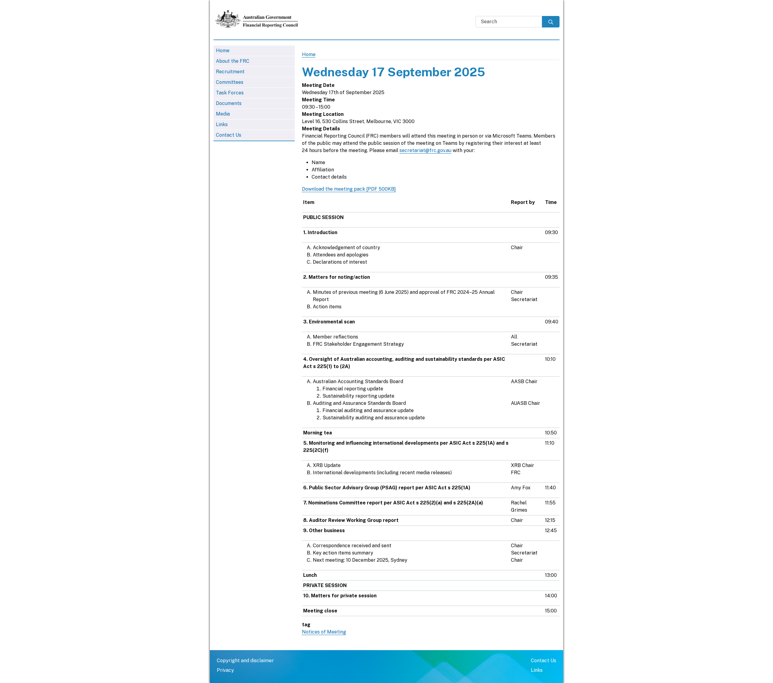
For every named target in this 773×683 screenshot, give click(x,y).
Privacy (225, 670)
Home (222, 50)
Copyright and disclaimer (245, 660)
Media (223, 114)
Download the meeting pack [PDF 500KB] (349, 189)
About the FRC (232, 61)
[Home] (259, 19)
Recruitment (230, 72)
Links (222, 124)
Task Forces (230, 93)
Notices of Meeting (324, 632)
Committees (229, 82)
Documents (229, 103)
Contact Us (228, 135)
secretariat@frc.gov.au (425, 150)
